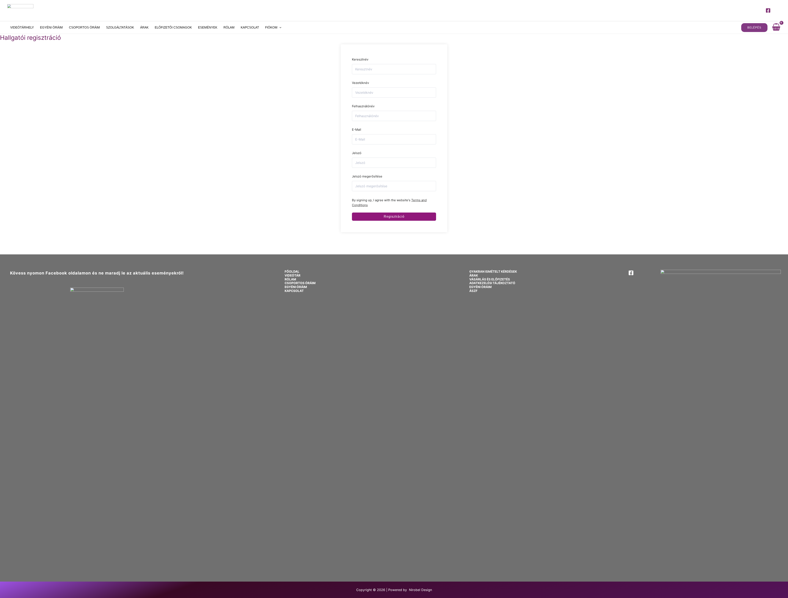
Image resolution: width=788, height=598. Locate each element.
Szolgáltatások (120, 27)
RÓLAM (290, 279)
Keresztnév (360, 59)
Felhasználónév (363, 106)
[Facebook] (768, 10)
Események (207, 27)
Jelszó (356, 153)
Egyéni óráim (51, 27)
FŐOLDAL (292, 271)
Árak (144, 27)
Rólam (229, 27)
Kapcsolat (250, 27)
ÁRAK (473, 275)
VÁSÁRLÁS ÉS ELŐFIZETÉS (489, 279)
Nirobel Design (420, 590)
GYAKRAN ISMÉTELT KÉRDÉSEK (493, 271)
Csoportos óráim (84, 27)
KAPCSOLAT (294, 291)
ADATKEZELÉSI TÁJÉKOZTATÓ (492, 283)
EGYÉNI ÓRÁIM (296, 287)
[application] (279, 27)
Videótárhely (22, 27)
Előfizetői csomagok (173, 27)
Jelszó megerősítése (367, 176)
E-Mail (356, 129)
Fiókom (271, 27)
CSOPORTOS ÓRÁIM (300, 283)
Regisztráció (394, 216)
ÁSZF (473, 291)
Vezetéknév (360, 83)
